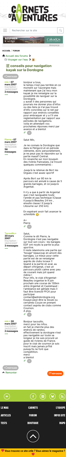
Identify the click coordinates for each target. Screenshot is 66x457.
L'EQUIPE (60, 407)
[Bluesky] (51, 398)
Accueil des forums (17, 55)
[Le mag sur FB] (32, 398)
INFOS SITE (59, 415)
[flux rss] (60, 398)
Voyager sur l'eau (18, 59)
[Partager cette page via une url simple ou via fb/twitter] (29, 133)
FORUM (33, 415)
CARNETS (33, 407)
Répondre (56, 374)
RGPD (62, 423)
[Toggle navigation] (5, 30)
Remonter (11, 372)
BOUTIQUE (32, 423)
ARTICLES (6, 415)
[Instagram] (41, 398)
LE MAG (4, 407)
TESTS (4, 423)
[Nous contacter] (5, 398)
